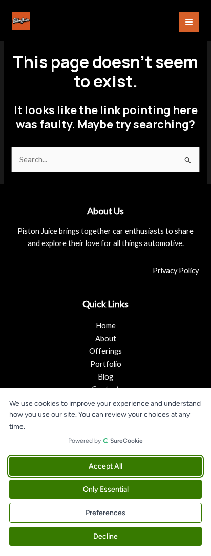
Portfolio (105, 364)
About (105, 338)
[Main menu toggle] (189, 22)
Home (106, 325)
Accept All (105, 466)
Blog (105, 376)
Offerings (105, 351)
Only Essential (106, 489)
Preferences (105, 512)
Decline (105, 536)
